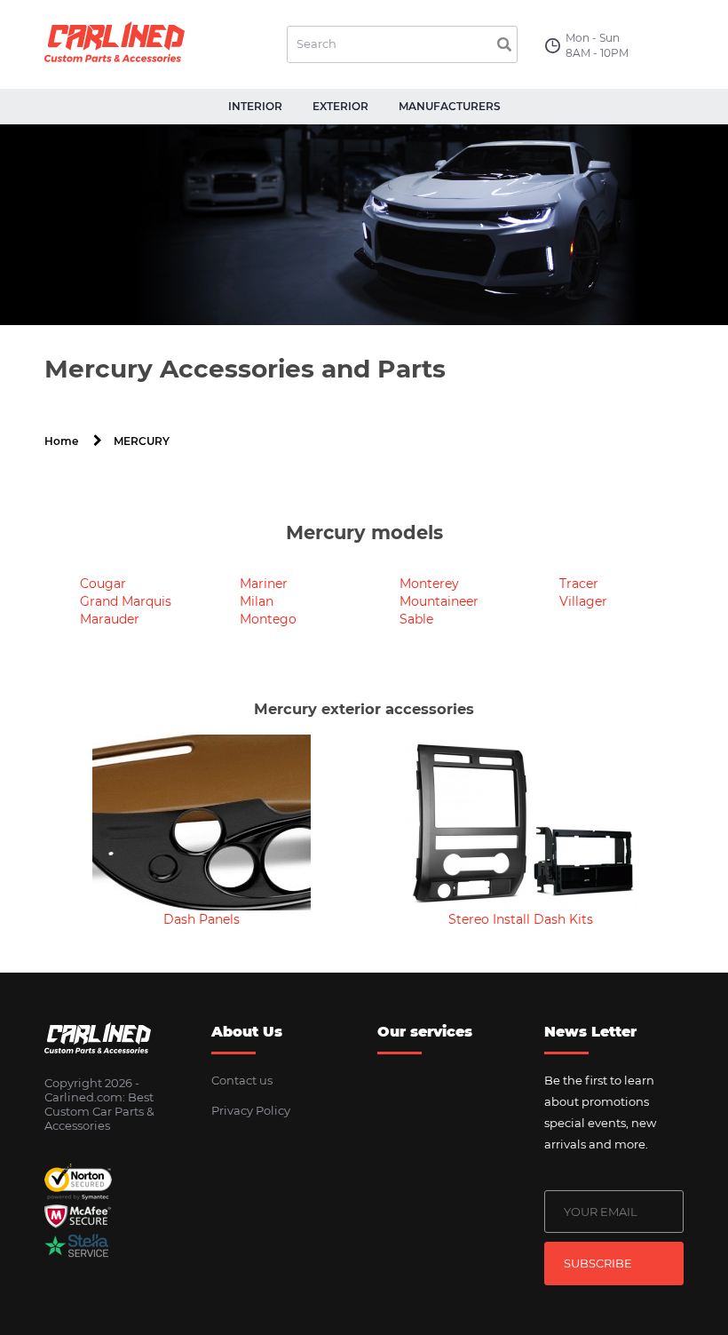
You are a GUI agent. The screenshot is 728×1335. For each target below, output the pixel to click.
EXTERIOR (340, 106)
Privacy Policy (250, 1110)
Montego (268, 619)
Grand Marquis (125, 601)
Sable (416, 619)
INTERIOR (255, 106)
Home (61, 441)
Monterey (429, 584)
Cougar (103, 584)
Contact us (242, 1080)
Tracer (578, 584)
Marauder (109, 619)
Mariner (264, 584)
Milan (256, 601)
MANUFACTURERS (450, 106)
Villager (583, 601)
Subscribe (598, 1263)
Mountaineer (439, 601)
